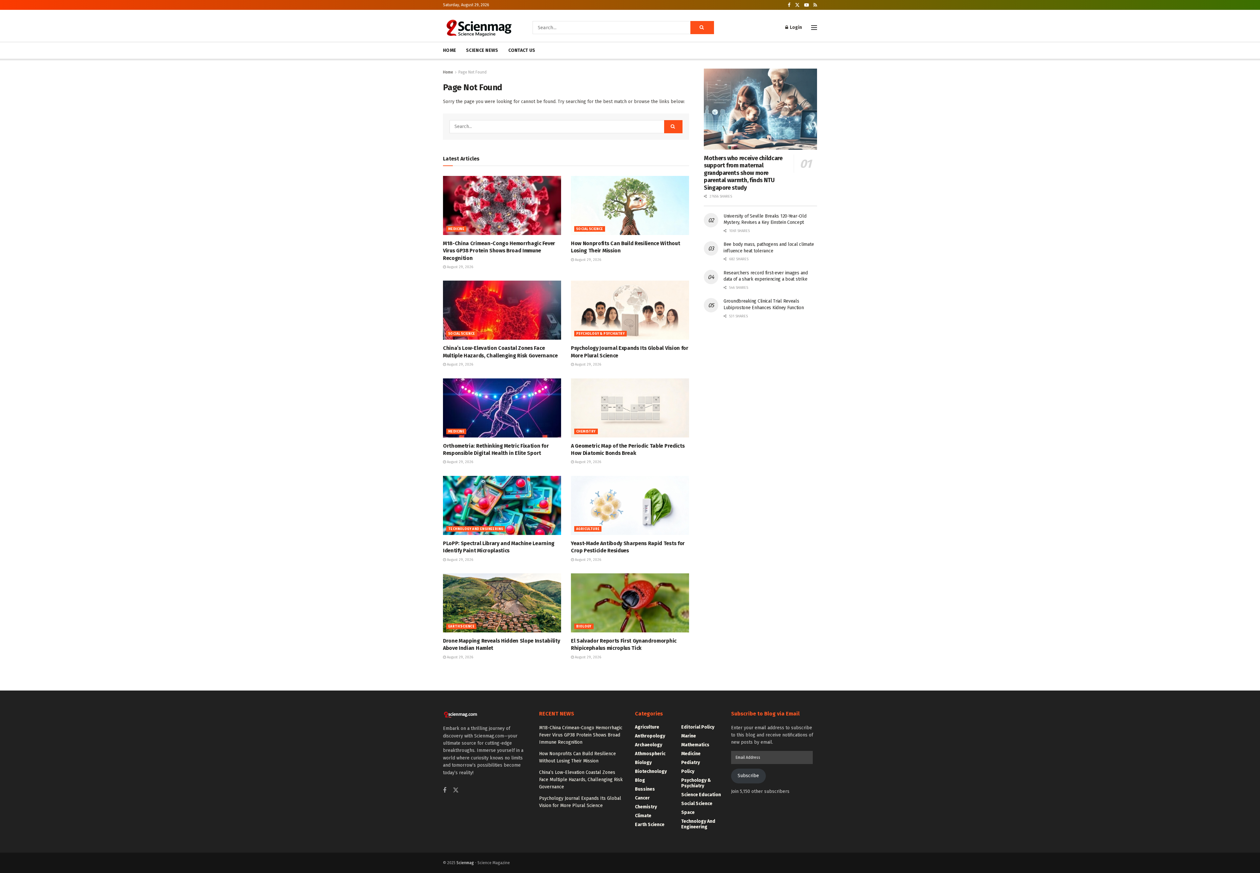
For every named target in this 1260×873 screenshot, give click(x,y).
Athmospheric (650, 753)
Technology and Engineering (475, 529)
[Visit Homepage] (478, 27)
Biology (584, 626)
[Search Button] (702, 27)
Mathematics (695, 745)
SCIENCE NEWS (482, 50)
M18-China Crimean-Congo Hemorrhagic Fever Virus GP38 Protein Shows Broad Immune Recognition (499, 250)
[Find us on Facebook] (789, 5)
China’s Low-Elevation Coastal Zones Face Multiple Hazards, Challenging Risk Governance (581, 780)
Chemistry (586, 432)
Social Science (589, 229)
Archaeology (648, 745)
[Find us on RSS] (815, 5)
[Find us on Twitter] (797, 5)
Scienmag (465, 863)
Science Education (701, 795)
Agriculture (587, 529)
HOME (449, 50)
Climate (643, 816)
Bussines (645, 789)
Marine (688, 736)
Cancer (642, 798)
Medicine (456, 229)
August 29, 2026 (459, 267)
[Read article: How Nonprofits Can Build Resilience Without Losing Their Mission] (630, 205)
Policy (687, 771)
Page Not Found (472, 72)
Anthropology (650, 736)
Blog (640, 780)
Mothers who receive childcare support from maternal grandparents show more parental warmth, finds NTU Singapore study (743, 173)
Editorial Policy (697, 727)
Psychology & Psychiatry (600, 334)
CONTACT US (522, 50)
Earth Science (461, 626)
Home (448, 72)
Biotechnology (651, 771)
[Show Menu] (814, 27)
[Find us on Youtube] (806, 5)
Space (688, 812)
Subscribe (748, 775)
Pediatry (690, 762)
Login (795, 27)
